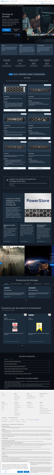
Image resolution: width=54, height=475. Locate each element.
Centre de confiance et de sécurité (44, 411)
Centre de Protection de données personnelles (46, 410)
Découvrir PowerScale (39, 110)
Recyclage (15, 411)
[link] (41, 1)
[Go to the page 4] (28, 345)
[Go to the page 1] (26, 274)
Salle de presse (16, 410)
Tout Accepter (26, 471)
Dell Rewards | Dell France (11, 436)
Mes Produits (16, 399)
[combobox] (21, 1)
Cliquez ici (48, 463)
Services (3, 408)
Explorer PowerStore (7, 241)
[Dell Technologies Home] (5, 1)
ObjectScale (31, 153)
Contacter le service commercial (6, 30)
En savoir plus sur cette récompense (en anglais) (11, 341)
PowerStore (6, 96)
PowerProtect (7, 125)
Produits (3, 405)
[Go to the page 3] (26, 345)
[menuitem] (12, 3)
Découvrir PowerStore (14, 110)
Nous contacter (42, 396)
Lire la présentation (32, 296)
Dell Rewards (41, 405)
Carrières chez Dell (16, 405)
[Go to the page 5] (30, 345)
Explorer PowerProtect (14, 138)
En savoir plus (28, 264)
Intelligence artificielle (22, 74)
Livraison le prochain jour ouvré (16, 458)
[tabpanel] (27, 293)
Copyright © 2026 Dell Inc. (5, 419)
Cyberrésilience (30, 74)
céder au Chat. (4, 454)
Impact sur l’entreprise (17, 413)
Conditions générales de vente (15, 419)
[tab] (6, 283)
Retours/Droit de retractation (31, 398)
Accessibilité (23, 421)
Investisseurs (16, 408)
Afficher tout (6, 359)
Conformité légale (17, 421)
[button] (35, 1)
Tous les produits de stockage (16, 30)
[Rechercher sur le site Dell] (31, 1)
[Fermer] (29, 463)
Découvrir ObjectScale (39, 168)
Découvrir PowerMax (39, 138)
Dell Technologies (4, 417)
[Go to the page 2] (28, 274)
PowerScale (31, 96)
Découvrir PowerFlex (14, 168)
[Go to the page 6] (32, 345)
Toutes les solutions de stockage (39, 74)
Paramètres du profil (17, 398)
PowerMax (30, 125)
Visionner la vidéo (7, 296)
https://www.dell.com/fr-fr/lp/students (14, 427)
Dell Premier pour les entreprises (48, 3)
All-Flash (10, 74)
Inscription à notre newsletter (43, 408)
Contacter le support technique (31, 396)
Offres (2, 410)
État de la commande (17, 396)
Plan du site (3, 395)
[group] (27, 261)
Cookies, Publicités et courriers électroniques (7, 421)
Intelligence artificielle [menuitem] (4, 3)
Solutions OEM (29, 405)
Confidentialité (22, 419)
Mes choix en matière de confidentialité (31, 419)
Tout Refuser (20, 471)
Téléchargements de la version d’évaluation (45, 413)
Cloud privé (15, 74)
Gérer (5, 471)
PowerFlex (6, 153)
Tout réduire (11, 359)
